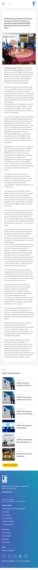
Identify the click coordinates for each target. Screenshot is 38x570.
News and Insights (8, 550)
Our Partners (6, 533)
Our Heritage (6, 515)
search (10, 4)
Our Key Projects (7, 525)
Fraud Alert (6, 542)
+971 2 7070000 (9, 500)
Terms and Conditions (24, 561)
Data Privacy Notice (8, 561)
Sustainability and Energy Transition (14, 509)
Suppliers (5, 539)
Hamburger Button (3, 3)
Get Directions (7, 492)
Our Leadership (7, 518)
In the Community (8, 521)
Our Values (5, 512)
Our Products (6, 536)
